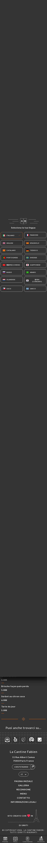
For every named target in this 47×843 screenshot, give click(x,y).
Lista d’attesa (28, 841)
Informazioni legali (23, 802)
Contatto (23, 798)
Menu (23, 793)
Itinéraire (41, 841)
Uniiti (25, 825)
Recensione (23, 789)
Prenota (5, 841)
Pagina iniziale (23, 781)
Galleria (23, 785)
